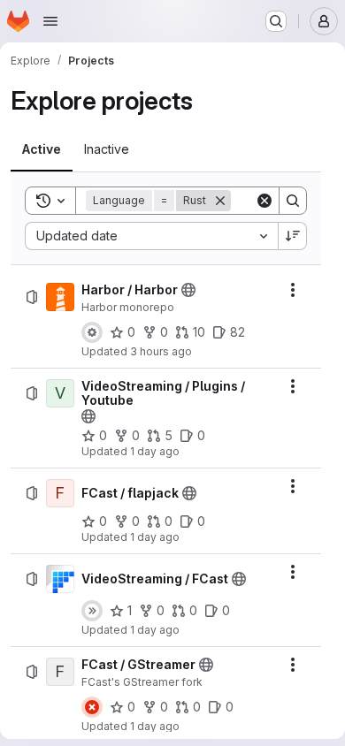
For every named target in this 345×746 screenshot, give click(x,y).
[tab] (42, 149)
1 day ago (155, 451)
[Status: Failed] (92, 707)
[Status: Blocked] (92, 332)
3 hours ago (161, 351)
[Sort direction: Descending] (293, 236)
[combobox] (151, 236)
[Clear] (264, 200)
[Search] (293, 200)
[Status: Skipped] (92, 610)
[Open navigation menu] (50, 21)
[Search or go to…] (276, 21)
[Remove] (220, 200)
